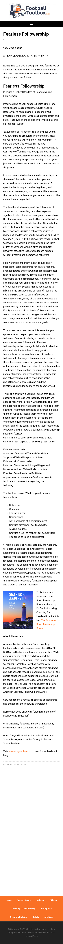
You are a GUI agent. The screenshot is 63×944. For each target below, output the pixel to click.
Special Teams (24, 900)
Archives (48, 917)
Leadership (20, 765)
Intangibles (46, 908)
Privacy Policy (31, 936)
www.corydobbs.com (20, 751)
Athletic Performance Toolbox (40, 929)
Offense (53, 900)
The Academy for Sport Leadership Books (48, 624)
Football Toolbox (31, 10)
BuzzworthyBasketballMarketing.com (36, 932)
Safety (36, 917)
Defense (40, 900)
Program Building (18, 917)
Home (8, 900)
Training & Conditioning (23, 908)
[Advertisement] (31, 856)
